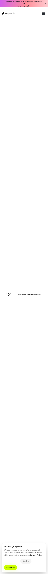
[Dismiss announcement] (45, 4)
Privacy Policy (36, 555)
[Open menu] (43, 13)
